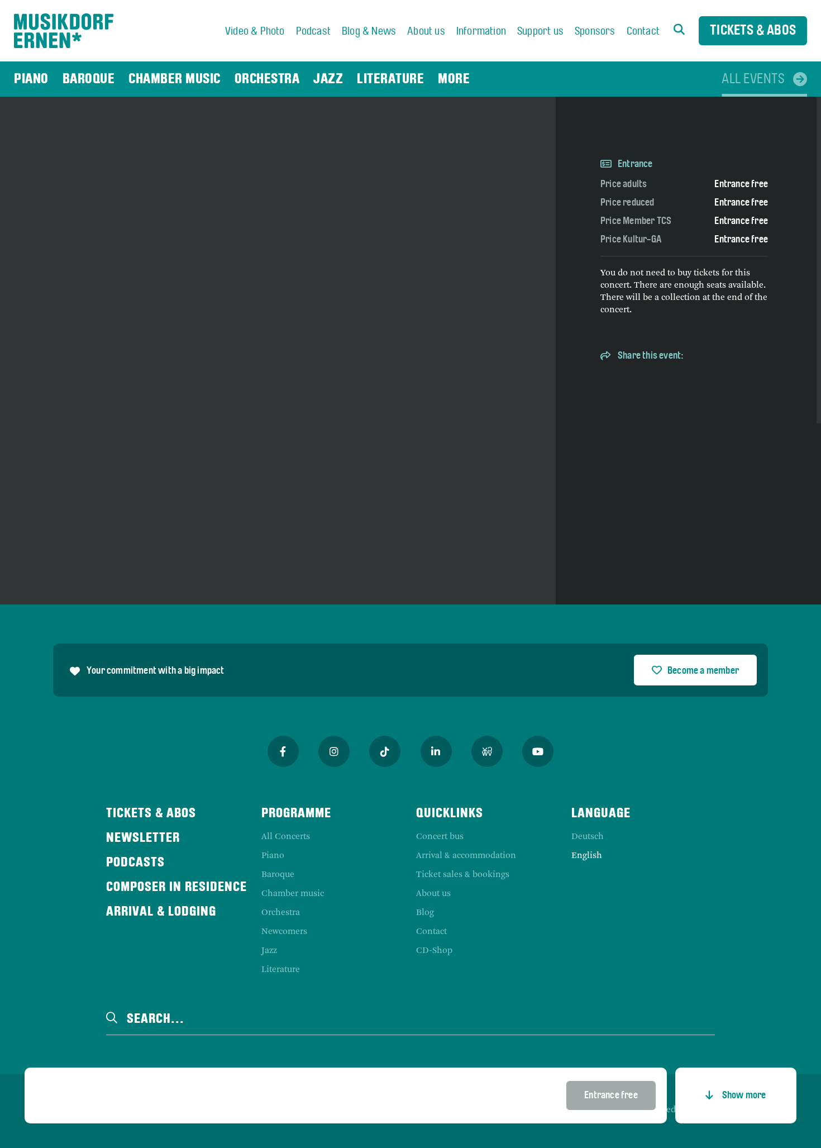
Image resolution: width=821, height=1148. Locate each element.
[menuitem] (255, 32)
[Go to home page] (63, 30)
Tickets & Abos (753, 31)
